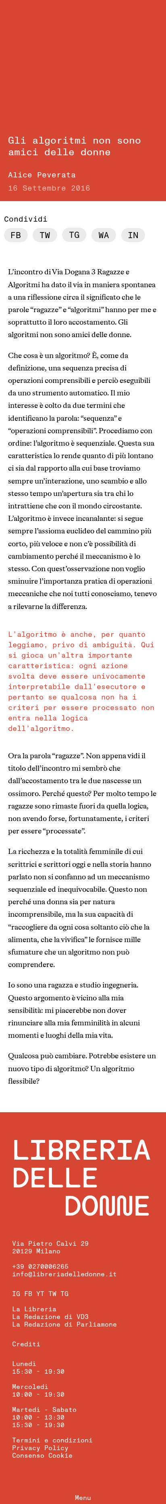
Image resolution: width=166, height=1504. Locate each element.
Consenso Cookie (42, 1456)
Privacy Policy (40, 1448)
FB (28, 1294)
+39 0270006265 (40, 1266)
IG (16, 1294)
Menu (83, 1498)
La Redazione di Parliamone (64, 1324)
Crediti (26, 1344)
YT (40, 1294)
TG (64, 1294)
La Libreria (34, 1309)
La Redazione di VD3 (50, 1317)
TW (52, 1294)
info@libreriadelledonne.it (64, 1274)
